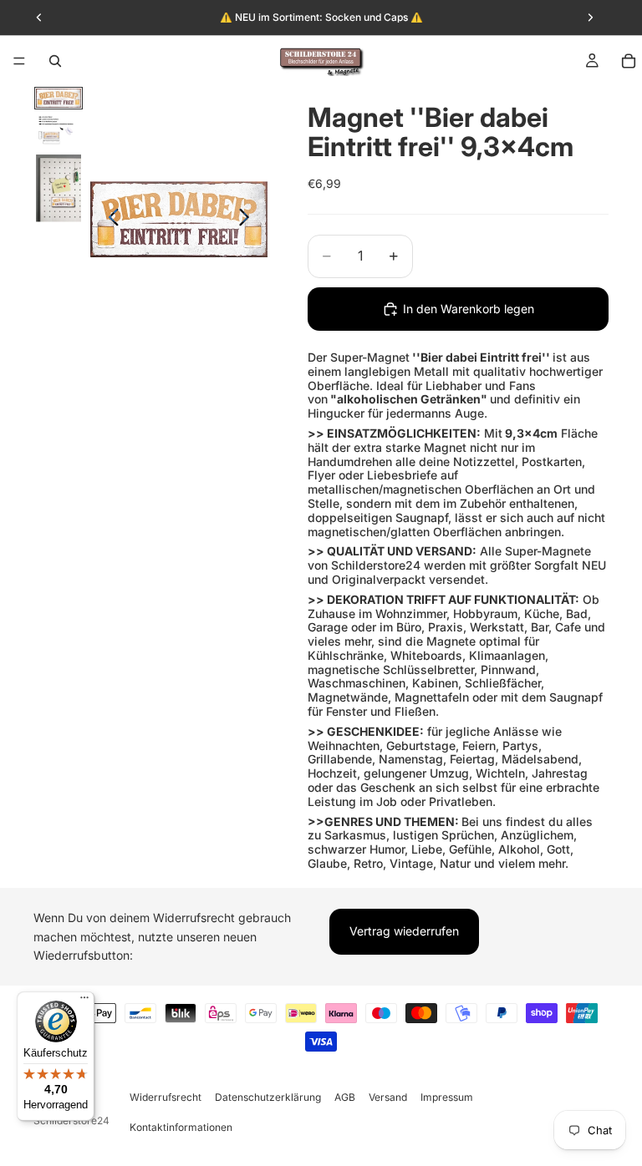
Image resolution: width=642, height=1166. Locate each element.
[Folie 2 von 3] (58, 131)
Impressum (446, 1097)
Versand (388, 1097)
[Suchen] (55, 61)
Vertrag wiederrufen (404, 931)
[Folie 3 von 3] (58, 188)
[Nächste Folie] (249, 219)
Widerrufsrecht (165, 1097)
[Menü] (19, 61)
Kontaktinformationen (181, 1127)
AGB (344, 1097)
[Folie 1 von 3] (58, 98)
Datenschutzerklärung (268, 1097)
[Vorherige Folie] (109, 219)
